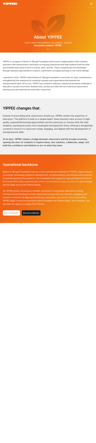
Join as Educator (11, 213)
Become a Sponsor (31, 213)
